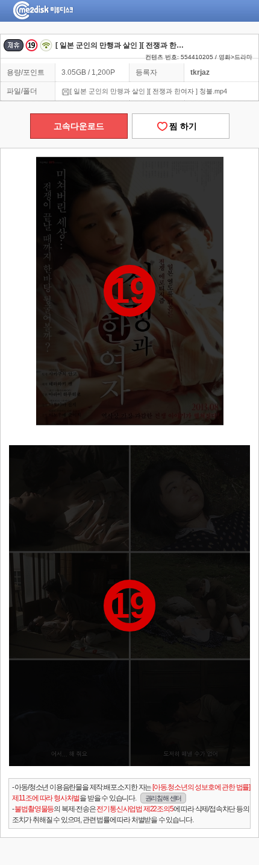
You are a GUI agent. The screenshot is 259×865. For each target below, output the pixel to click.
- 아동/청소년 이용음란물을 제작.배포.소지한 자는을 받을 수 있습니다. (131, 792)
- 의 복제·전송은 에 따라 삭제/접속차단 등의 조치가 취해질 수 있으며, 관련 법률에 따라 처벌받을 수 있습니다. (130, 814)
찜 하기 (180, 126)
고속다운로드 (79, 126)
